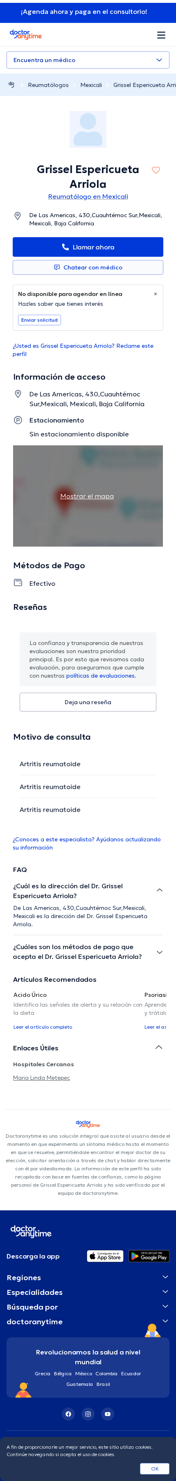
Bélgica (63, 1373)
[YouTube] (107, 1414)
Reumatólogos (48, 85)
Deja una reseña (88, 702)
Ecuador (131, 1373)
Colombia (106, 1373)
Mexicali (91, 85)
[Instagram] (88, 1414)
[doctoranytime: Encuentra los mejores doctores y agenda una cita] (11, 84)
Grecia (43, 1373)
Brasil (103, 1384)
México (83, 1373)
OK (155, 1468)
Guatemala (79, 1384)
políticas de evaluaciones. (101, 675)
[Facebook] (68, 1414)
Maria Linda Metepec (41, 1077)
